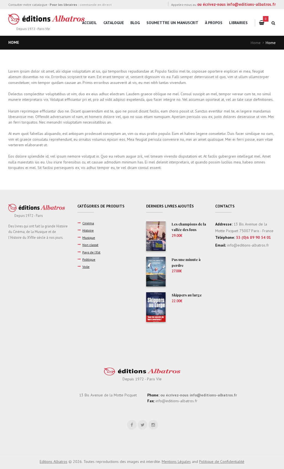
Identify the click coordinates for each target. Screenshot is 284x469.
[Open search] (273, 23)
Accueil (89, 22)
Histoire (88, 230)
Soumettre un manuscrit (172, 22)
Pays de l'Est (91, 252)
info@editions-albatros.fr (247, 245)
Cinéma (88, 223)
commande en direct (96, 4)
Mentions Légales (176, 461)
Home (256, 42)
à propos (213, 22)
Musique (88, 237)
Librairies (238, 22)
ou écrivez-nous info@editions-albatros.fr (236, 4)
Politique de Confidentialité (221, 461)
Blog (135, 22)
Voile (86, 266)
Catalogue (113, 22)
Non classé (90, 244)
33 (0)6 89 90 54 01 (253, 237)
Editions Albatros (53, 461)
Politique (88, 259)
